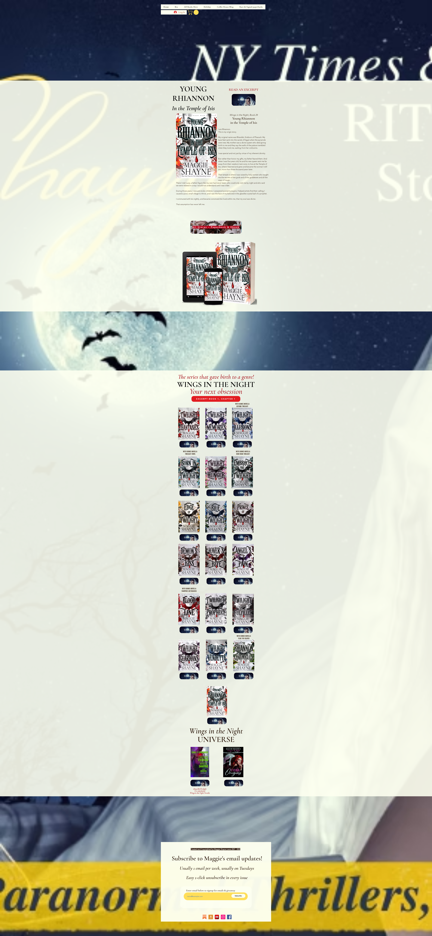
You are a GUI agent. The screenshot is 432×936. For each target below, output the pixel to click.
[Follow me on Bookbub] (217, 917)
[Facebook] (229, 917)
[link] (193, 12)
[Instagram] (223, 917)
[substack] (204, 917)
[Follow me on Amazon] (210, 917)
